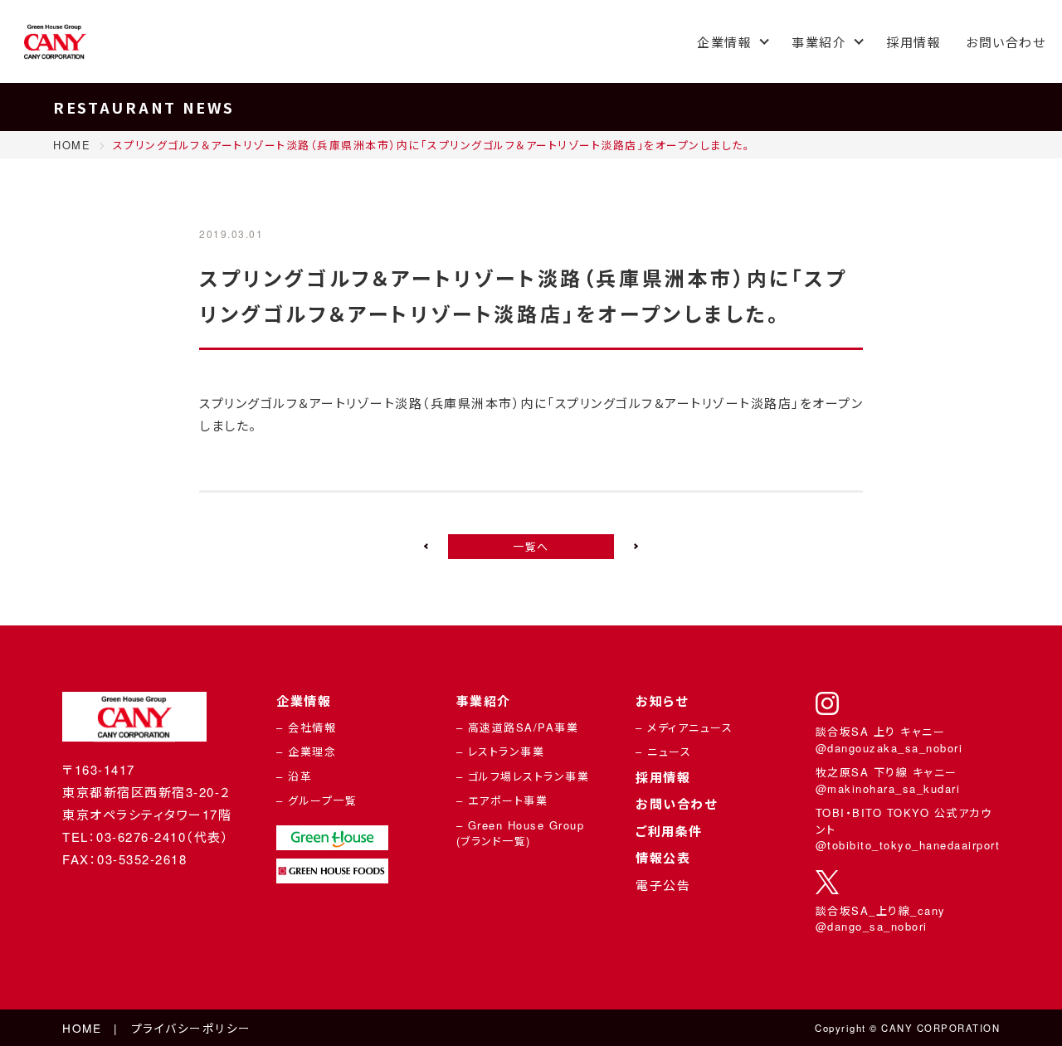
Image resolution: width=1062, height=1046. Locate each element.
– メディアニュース (684, 727)
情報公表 (663, 858)
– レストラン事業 (500, 751)
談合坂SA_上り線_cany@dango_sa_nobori (881, 918)
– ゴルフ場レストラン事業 (523, 776)
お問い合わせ (1005, 42)
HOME (81, 1027)
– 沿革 (294, 776)
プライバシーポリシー (191, 1027)
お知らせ (662, 701)
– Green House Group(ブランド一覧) (520, 833)
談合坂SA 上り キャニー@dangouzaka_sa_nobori (889, 739)
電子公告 (663, 884)
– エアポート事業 (502, 800)
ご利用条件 (669, 831)
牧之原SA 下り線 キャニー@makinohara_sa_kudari (888, 780)
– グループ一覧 (316, 800)
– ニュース (663, 751)
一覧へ (531, 546)
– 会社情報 (306, 727)
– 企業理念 (306, 751)
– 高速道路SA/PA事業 (517, 727)
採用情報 (913, 42)
